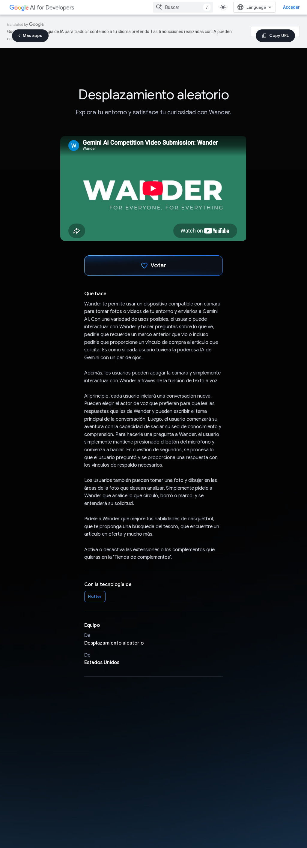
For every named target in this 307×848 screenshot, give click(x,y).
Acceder (291, 7)
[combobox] (183, 7)
